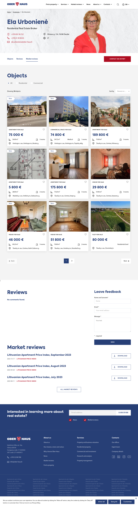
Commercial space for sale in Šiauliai (94, 483)
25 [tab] (72, 177)
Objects (10, 59)
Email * (96, 307)
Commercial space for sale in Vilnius (16, 483)
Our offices (115, 442)
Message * (97, 316)
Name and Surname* (101, 298)
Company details (117, 451)
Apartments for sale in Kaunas (40, 479)
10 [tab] (114, 229)
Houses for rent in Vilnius (13, 488)
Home (9, 12)
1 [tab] (23, 124)
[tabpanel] (27, 111)
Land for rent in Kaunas (38, 495)
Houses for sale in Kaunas (39, 481)
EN (126, 4)
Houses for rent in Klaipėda (65, 488)
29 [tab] (114, 124)
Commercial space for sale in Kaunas (41, 483)
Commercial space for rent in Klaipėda (68, 490)
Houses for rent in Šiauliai (92, 488)
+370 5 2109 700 (15, 457)
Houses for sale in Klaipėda (65, 481)
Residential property (84, 447)
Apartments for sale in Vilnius (14, 479)
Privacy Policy (36, 503)
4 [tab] (28, 124)
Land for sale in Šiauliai (91, 492)
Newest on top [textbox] (122, 91)
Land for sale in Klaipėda (65, 492)
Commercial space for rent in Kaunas (42, 490)
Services (64, 4)
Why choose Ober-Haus (51, 451)
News (88, 4)
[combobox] (123, 91)
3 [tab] (26, 124)
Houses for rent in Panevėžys (118, 488)
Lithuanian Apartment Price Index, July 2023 (34, 377)
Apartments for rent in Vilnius (14, 486)
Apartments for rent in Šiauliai (93, 486)
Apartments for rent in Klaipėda (66, 486)
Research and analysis (84, 456)
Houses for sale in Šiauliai (92, 481)
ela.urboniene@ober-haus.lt (21, 42)
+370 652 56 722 (17, 34)
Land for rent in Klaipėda (65, 495)
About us (96, 4)
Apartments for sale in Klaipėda (66, 479)
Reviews (19, 59)
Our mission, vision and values (54, 447)
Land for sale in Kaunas (38, 492)
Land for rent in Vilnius (12, 495)
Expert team (116, 447)
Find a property (51, 4)
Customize (128, 502)
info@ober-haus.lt (16, 462)
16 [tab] (30, 124)
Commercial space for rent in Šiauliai (94, 490)
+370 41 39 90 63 (17, 38)
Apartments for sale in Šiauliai (93, 479)
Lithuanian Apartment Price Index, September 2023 (39, 355)
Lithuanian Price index (26, 359)
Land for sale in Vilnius (12, 492)
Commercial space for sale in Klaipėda (68, 483)
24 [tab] (72, 229)
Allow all (101, 502)
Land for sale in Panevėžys (118, 492)
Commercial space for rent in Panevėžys (121, 490)
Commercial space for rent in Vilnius (16, 490)
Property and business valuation (88, 442)
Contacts (107, 4)
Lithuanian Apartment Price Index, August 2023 (36, 366)
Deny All (114, 502)
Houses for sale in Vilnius (13, 481)
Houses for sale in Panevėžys (118, 481)
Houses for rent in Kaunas (39, 488)
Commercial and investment (86, 451)
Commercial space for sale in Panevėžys (121, 483)
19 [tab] (72, 124)
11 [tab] (114, 177)
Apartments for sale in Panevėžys (119, 479)
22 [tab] (30, 229)
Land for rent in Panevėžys (118, 495)
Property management (84, 461)
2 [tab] (66, 124)
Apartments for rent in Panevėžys (120, 486)
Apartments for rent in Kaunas (40, 486)
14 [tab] (30, 177)
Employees (16, 12)
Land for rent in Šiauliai (91, 495)
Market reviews (76, 4)
